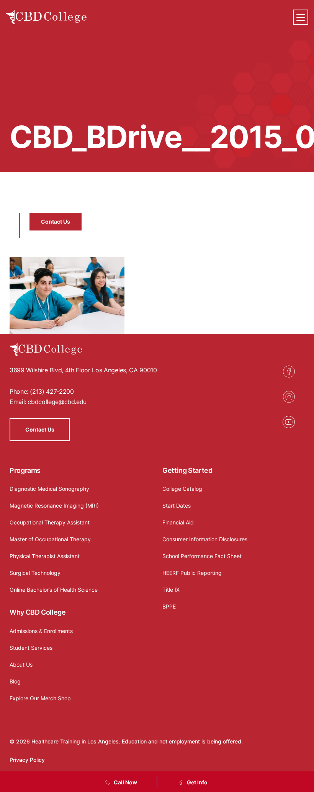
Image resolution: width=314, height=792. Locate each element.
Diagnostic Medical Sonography (49, 488)
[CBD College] (46, 17)
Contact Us (55, 221)
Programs (25, 470)
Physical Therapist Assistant (45, 556)
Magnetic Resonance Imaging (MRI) (54, 505)
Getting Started (187, 470)
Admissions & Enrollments (41, 631)
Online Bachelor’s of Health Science (54, 589)
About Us (21, 664)
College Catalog (182, 488)
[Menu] (300, 17)
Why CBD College (38, 612)
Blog (15, 681)
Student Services (31, 647)
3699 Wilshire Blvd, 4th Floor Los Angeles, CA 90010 (83, 370)
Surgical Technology (35, 573)
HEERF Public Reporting (192, 573)
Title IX (171, 589)
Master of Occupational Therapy (50, 539)
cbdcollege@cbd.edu (57, 402)
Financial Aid (178, 522)
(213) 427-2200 (52, 391)
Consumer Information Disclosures (204, 539)
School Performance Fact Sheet (202, 556)
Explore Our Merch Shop (40, 698)
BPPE (169, 606)
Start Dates (176, 505)
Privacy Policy (27, 759)
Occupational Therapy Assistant (50, 522)
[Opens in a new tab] (289, 371)
